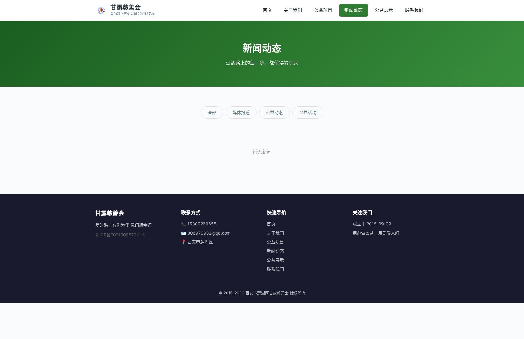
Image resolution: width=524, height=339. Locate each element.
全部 (212, 112)
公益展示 (384, 10)
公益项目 (323, 10)
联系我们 (414, 10)
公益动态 (274, 112)
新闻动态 (353, 10)
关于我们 (293, 10)
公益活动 (307, 112)
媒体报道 (241, 112)
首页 (267, 10)
